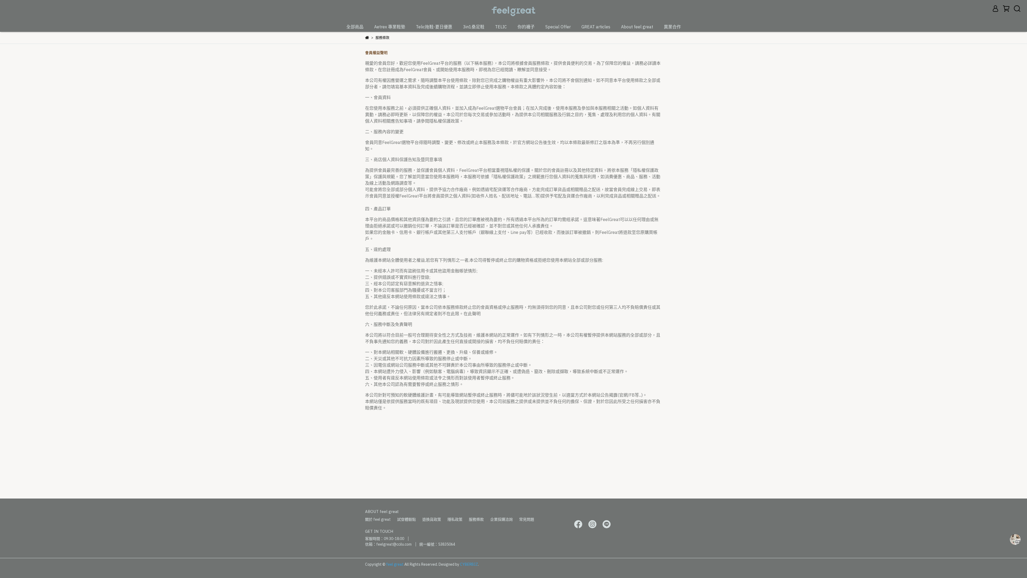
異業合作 (672, 26)
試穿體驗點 (406, 519)
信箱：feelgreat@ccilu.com (388, 544)
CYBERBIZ (469, 564)
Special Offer (558, 26)
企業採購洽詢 (501, 519)
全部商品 (354, 26)
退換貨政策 (431, 519)
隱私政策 (454, 519)
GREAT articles (595, 26)
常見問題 (526, 519)
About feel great (637, 26)
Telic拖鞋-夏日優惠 (434, 26)
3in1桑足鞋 (473, 26)
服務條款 (476, 519)
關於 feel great (378, 519)
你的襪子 (526, 26)
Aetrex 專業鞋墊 (389, 26)
